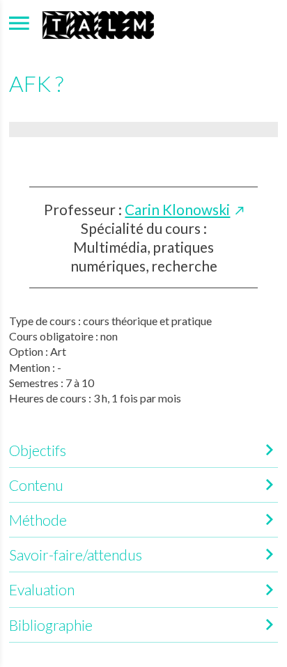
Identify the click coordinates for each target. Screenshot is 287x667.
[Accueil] (98, 23)
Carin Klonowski (177, 209)
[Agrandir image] (143, 129)
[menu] (19, 23)
